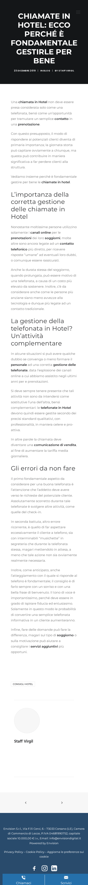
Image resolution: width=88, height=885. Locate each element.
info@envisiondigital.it (65, 838)
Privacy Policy (13, 852)
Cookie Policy (35, 852)
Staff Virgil (66, 70)
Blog (46, 70)
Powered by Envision (44, 843)
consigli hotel (23, 684)
